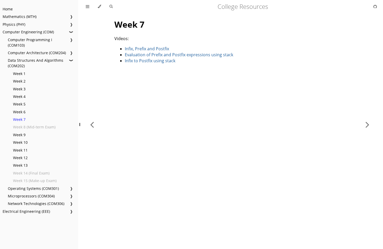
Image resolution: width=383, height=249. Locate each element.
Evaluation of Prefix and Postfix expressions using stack (179, 55)
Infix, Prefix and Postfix (147, 49)
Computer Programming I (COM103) (30, 42)
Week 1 (19, 73)
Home (8, 9)
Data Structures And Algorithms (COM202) (35, 63)
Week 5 (19, 104)
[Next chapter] (367, 124)
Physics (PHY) (14, 24)
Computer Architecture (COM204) (37, 52)
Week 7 (19, 119)
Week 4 (19, 96)
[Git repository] (375, 6)
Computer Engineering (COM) (28, 31)
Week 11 (20, 150)
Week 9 (19, 134)
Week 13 (20, 165)
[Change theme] (99, 6)
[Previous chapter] (92, 124)
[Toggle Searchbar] (111, 6)
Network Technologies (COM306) (36, 203)
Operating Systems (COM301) (33, 188)
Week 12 (20, 157)
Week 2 (19, 81)
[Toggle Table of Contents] (88, 6)
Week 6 (19, 111)
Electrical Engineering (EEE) (26, 211)
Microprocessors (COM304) (31, 196)
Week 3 (19, 88)
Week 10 (20, 142)
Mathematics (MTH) (19, 16)
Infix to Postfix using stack (150, 61)
